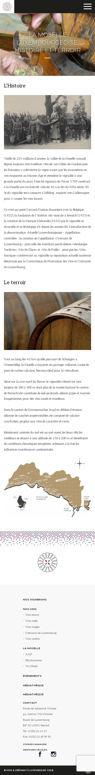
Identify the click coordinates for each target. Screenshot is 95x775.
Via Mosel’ (31, 666)
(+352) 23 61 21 (37, 731)
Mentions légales (35, 749)
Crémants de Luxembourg (40, 633)
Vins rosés (31, 621)
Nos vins (30, 609)
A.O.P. (28, 654)
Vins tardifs (32, 638)
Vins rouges (32, 627)
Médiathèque (33, 685)
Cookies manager (34, 744)
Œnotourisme (33, 660)
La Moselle (31, 648)
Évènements (32, 675)
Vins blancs (32, 614)
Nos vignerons (35, 599)
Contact (30, 702)
